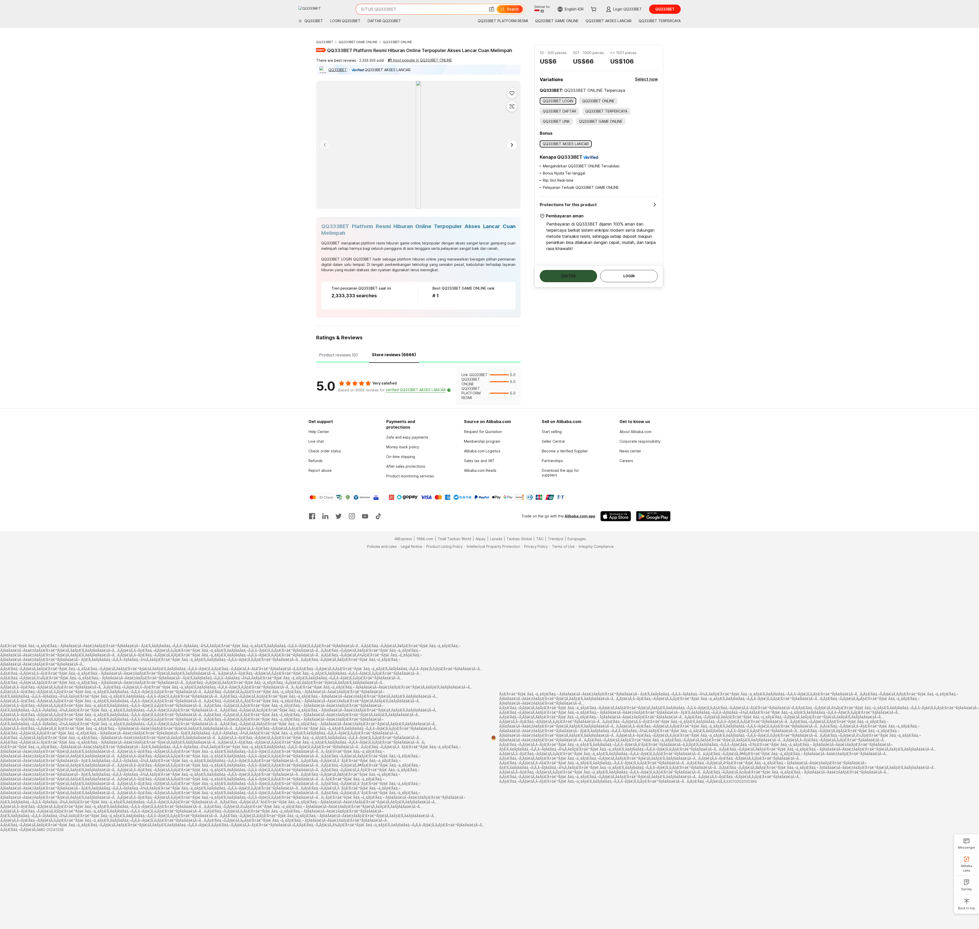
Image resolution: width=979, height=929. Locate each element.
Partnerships (552, 461)
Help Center (318, 431)
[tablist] (418, 354)
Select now (646, 79)
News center (630, 451)
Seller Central (553, 441)
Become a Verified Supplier (565, 451)
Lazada (496, 539)
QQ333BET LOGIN (336, 259)
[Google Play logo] (309, 8)
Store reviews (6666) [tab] (394, 354)
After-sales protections (405, 466)
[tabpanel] (418, 386)
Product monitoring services (410, 476)
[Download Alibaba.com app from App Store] (615, 516)
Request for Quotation (483, 431)
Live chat (316, 441)
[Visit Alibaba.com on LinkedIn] (325, 516)
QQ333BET (324, 42)
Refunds (315, 461)
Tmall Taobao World (454, 539)
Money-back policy (402, 447)
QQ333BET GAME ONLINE (358, 42)
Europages (577, 539)
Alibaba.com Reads (480, 470)
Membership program (482, 441)
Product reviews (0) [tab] (338, 354)
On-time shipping (400, 456)
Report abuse (320, 470)
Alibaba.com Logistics (482, 451)
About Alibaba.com (635, 431)
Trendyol (555, 539)
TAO (540, 539)
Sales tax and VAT (479, 461)
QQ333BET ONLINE (397, 42)
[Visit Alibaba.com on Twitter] (338, 516)
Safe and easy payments (407, 437)
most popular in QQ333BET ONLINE (420, 60)
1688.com (424, 539)
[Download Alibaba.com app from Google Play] (653, 516)
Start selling (552, 431)
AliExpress (403, 539)
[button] (491, 9)
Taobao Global (519, 539)
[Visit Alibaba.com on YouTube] (365, 516)
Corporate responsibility (640, 441)
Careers (626, 461)
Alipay (480, 539)
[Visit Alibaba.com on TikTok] (378, 516)
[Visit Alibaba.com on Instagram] (351, 516)
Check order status (324, 451)
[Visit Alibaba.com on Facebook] (312, 516)
